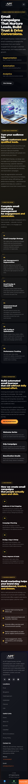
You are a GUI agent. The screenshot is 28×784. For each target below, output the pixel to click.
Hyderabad (6, 700)
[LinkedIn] (18, 679)
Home (5, 717)
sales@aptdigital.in (8, 766)
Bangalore (6, 692)
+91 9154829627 (7, 759)
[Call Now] (4, 782)
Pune (4, 688)
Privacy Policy (7, 738)
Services (5, 725)
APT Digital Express (14, 775)
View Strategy (7, 83)
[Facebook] (9, 679)
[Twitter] (4, 679)
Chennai (5, 704)
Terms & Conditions (8, 734)
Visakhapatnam (7, 696)
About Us (5, 721)
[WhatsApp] (14, 782)
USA (4, 708)
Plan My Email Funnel (9, 421)
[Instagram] (13, 679)
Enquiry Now (23, 781)
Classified (5, 729)
